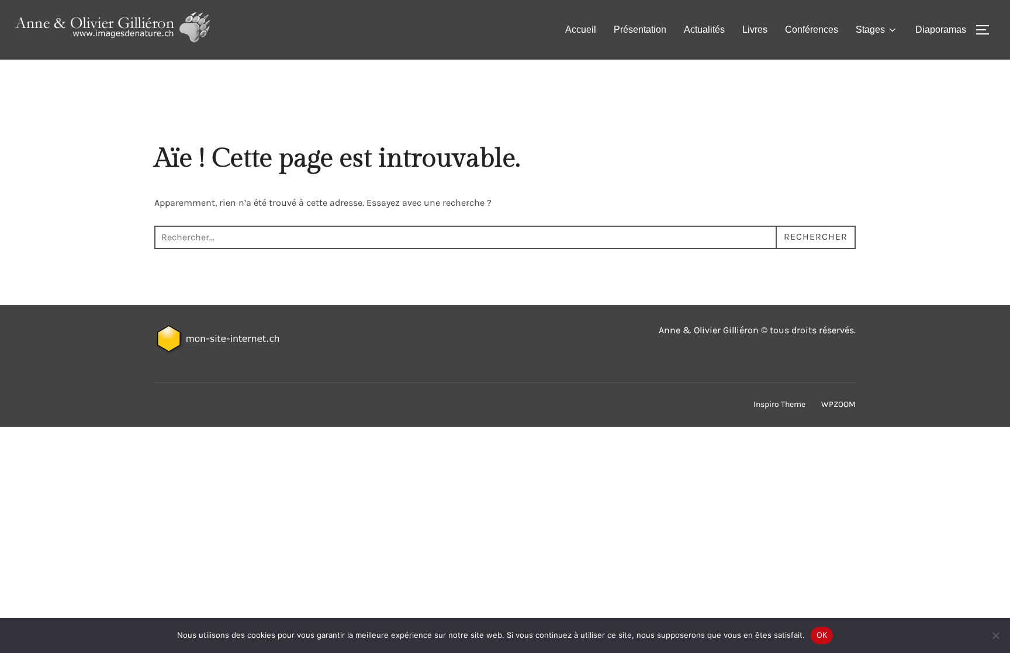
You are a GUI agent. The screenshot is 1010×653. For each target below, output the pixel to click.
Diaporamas (940, 29)
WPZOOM (838, 404)
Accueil (580, 29)
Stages (870, 29)
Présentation (640, 29)
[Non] (995, 635)
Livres (754, 29)
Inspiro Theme (779, 404)
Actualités (704, 29)
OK (822, 635)
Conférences (811, 29)
